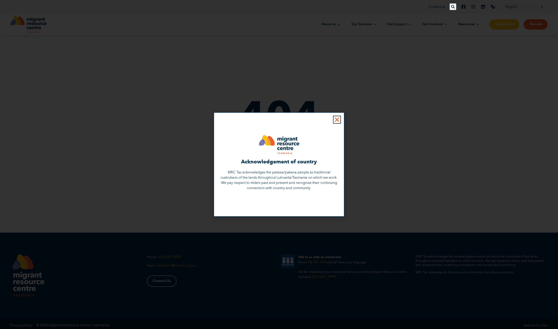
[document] (279, 164)
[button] (453, 6)
